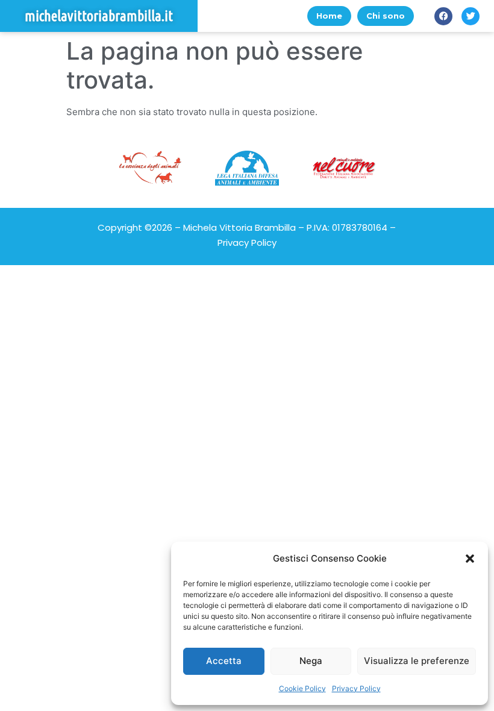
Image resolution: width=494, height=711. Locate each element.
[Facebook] (443, 16)
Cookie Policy (302, 688)
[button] (470, 559)
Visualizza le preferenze (416, 660)
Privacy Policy (356, 688)
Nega (310, 660)
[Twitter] (470, 16)
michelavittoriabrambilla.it (99, 16)
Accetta (224, 660)
